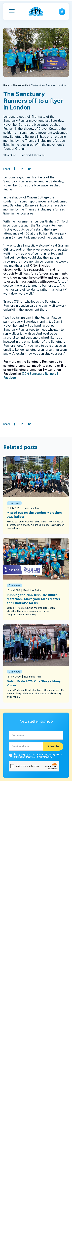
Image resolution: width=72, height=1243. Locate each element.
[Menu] (12, 12)
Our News (14, 503)
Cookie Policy (25, 756)
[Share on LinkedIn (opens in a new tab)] (22, 168)
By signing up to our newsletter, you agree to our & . (38, 755)
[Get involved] (62, 11)
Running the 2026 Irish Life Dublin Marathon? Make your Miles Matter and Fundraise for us (33, 599)
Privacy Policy (43, 756)
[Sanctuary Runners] (36, 12)
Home (6, 85)
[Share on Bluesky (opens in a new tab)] (29, 168)
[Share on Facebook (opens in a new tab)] (14, 168)
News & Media (20, 85)
